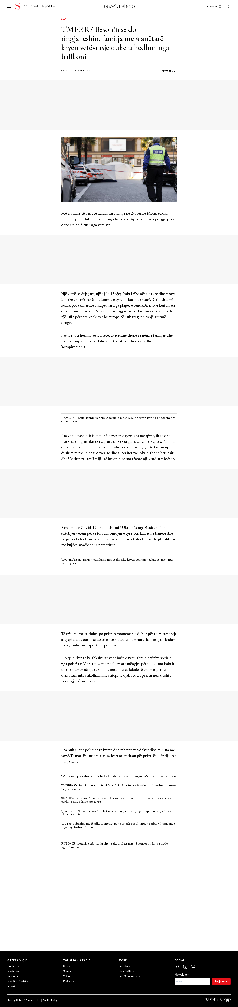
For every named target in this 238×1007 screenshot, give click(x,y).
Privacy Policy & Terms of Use (23, 1000)
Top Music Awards (129, 976)
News (66, 966)
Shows (67, 971)
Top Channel (126, 966)
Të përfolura (48, 6)
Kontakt (11, 986)
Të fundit (34, 6)
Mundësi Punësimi (18, 981)
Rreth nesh (13, 966)
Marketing (13, 971)
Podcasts (68, 981)
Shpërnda (167, 71)
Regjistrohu (221, 981)
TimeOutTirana (127, 971)
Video (66, 976)
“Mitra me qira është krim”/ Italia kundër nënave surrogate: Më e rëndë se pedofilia (118, 776)
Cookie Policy (50, 1000)
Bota (64, 19)
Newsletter (13, 976)
